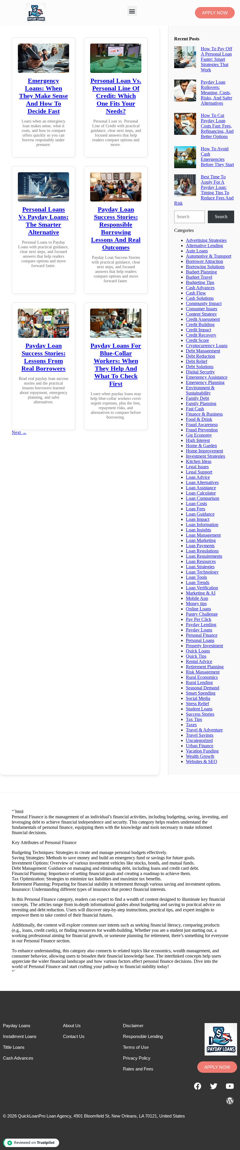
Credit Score (197, 340)
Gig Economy (199, 435)
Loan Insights (198, 529)
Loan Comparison (202, 498)
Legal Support (199, 471)
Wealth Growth (200, 756)
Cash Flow (196, 292)
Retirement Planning (205, 666)
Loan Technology (202, 571)
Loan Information (202, 524)
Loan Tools (196, 577)
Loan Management (203, 535)
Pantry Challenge (202, 614)
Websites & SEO (201, 761)
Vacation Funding (202, 750)
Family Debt (197, 398)
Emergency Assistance (206, 377)
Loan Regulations (202, 550)
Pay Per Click (198, 619)
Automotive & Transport (208, 256)
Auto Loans (197, 250)
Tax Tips (194, 719)
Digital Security (200, 371)
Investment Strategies (205, 456)
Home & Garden (201, 445)
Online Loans (198, 608)
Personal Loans (200, 640)
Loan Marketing (201, 540)
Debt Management (203, 350)
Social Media (198, 698)
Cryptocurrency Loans (206, 345)
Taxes (191, 724)
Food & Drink (199, 419)
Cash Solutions (200, 298)
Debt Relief (196, 361)
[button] (132, 11)
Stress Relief (197, 703)
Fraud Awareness (202, 424)
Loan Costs (196, 503)
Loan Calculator (201, 492)
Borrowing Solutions (205, 266)
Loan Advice (198, 477)
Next (19, 432)
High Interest (198, 440)
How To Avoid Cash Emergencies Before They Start (217, 156)
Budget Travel (199, 277)
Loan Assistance (201, 487)
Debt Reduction (200, 356)
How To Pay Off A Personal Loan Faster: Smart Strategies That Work (216, 59)
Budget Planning (201, 271)
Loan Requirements (204, 556)
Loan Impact (197, 519)
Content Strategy (201, 313)
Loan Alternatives (202, 482)
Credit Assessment (203, 319)
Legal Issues (197, 466)
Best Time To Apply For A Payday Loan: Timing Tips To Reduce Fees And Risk (204, 190)
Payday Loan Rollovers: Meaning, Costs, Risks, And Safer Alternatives (216, 93)
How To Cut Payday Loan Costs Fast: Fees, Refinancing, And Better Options (217, 126)
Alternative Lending (204, 245)
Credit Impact (198, 329)
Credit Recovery (201, 335)
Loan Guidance (200, 514)
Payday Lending (201, 624)
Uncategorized (199, 740)
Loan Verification (202, 587)
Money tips (196, 603)
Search (221, 216)
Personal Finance (201, 635)
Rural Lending (199, 682)
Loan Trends (197, 582)
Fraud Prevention (202, 429)
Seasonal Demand (202, 687)
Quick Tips (196, 656)
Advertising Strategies (206, 240)
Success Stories (200, 714)
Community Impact (204, 303)
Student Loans (199, 708)
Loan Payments (200, 545)
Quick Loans (198, 650)
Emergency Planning (205, 382)
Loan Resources (201, 561)
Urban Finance (199, 745)
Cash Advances (200, 287)
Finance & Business (204, 414)
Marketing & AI (200, 593)
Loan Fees (195, 508)
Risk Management (203, 671)
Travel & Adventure (204, 729)
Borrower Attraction (204, 261)
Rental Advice (199, 661)
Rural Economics (202, 677)
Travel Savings (199, 735)
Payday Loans (199, 629)
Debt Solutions (199, 366)
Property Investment (204, 645)
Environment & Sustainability (200, 390)
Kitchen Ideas (198, 461)
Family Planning (201, 403)
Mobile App (197, 598)
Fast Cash (195, 408)
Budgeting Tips (200, 282)
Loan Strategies (200, 566)
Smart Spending (200, 693)
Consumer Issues (201, 308)
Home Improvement (204, 450)
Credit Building (200, 324)
